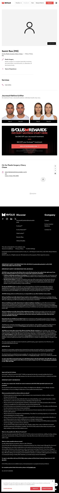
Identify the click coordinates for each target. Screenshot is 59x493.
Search (50, 3)
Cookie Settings (30, 248)
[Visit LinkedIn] (11, 219)
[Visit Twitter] (15, 219)
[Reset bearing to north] (55, 170)
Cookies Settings (8, 488)
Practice (18, 2)
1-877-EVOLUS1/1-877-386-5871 (44, 358)
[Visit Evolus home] (7, 3)
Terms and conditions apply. (29, 149)
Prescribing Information (7, 355)
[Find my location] (55, 173)
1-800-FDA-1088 (9, 361)
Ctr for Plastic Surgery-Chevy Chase (12, 53)
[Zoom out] (55, 168)
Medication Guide (34, 355)
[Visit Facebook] (3, 219)
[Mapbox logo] (33, 193)
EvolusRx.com (31, 467)
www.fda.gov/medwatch (50, 360)
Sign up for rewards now (28, 146)
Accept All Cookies (47, 488)
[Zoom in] (55, 166)
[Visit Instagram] (7, 219)
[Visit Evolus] (8, 214)
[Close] (52, 481)
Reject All (35, 488)
